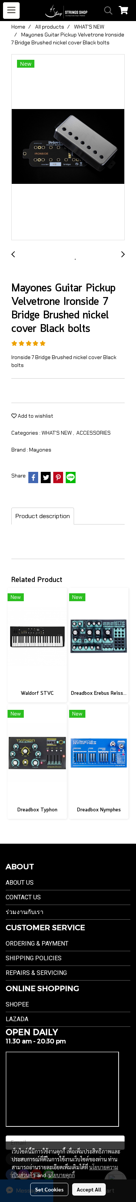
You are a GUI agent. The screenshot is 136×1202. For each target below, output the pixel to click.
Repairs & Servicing (36, 972)
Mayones (40, 449)
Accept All (89, 1189)
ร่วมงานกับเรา (24, 912)
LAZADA (17, 1019)
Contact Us (23, 897)
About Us (20, 882)
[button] (105, 10)
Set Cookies (49, 1189)
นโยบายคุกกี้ (61, 1175)
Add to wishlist (35, 415)
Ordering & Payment (37, 943)
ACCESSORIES (93, 432)
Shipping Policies (34, 958)
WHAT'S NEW (57, 432)
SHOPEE (17, 1004)
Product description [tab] (42, 516)
